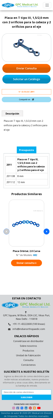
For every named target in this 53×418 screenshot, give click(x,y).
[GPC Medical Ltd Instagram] (14, 408)
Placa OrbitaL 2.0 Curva (26, 251)
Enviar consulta (26, 263)
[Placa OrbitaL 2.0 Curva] (26, 223)
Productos (28, 350)
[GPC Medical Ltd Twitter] (22, 408)
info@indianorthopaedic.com (29, 329)
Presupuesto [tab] (26, 150)
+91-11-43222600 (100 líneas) (29, 324)
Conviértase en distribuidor (28, 341)
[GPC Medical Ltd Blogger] (35, 408)
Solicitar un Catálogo (26, 79)
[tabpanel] (26, 170)
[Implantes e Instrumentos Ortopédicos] (20, 5)
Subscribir (26, 397)
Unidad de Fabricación (28, 355)
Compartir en (25, 99)
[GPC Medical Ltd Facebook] (18, 408)
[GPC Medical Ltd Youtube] (39, 408)
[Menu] (47, 5)
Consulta (28, 360)
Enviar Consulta (26, 68)
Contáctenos (28, 364)
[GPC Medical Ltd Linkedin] (26, 408)
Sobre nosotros (28, 345)
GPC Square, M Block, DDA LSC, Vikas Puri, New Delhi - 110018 (26, 317)
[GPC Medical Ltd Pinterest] (31, 408)
